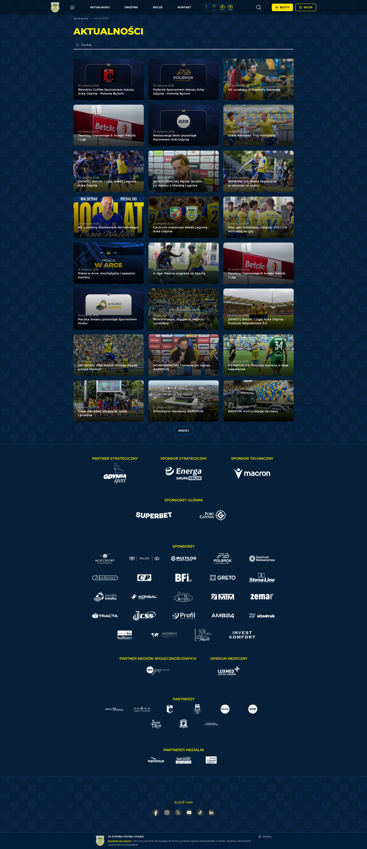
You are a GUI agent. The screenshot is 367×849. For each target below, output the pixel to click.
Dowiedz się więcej (119, 841)
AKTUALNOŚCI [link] (101, 18)
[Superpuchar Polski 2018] (230, 7)
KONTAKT (184, 7)
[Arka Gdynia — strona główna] (55, 7)
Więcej (183, 430)
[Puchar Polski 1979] (206, 7)
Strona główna (80, 18)
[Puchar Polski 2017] (214, 7)
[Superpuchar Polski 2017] (222, 7)
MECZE (158, 7)
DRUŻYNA (131, 7)
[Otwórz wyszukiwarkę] (258, 7)
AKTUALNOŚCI (100, 7)
